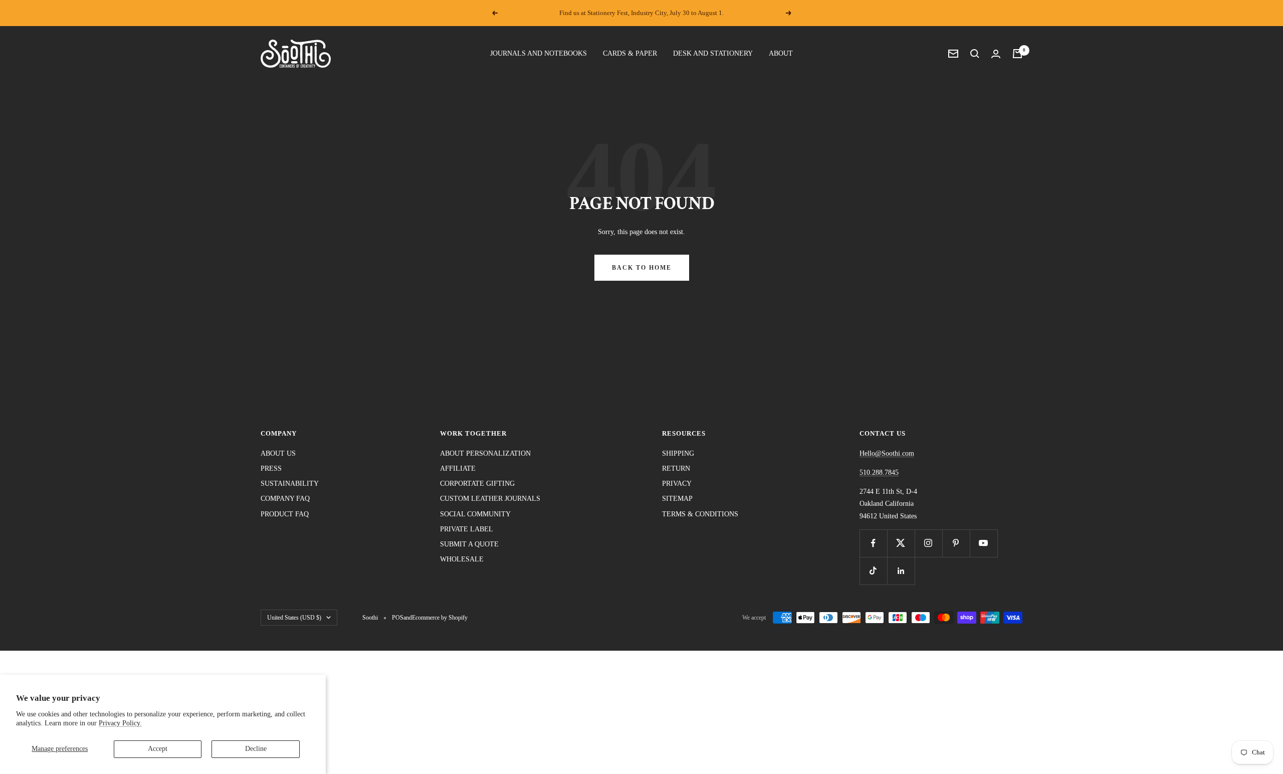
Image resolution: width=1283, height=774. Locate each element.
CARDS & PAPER (630, 53)
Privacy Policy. (120, 723)
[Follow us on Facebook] (873, 543)
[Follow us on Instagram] (928, 543)
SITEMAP (677, 498)
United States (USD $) (294, 617)
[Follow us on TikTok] (873, 571)
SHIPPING (678, 453)
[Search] (974, 53)
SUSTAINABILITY (290, 483)
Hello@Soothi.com (887, 453)
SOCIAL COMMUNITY (475, 514)
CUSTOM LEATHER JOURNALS (490, 498)
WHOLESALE (462, 559)
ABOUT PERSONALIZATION (485, 453)
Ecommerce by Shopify (440, 617)
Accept (157, 748)
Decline (256, 748)
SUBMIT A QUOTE (469, 544)
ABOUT (781, 53)
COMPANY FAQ (285, 498)
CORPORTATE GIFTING (477, 483)
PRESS (271, 468)
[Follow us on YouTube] (983, 543)
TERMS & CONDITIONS (700, 514)
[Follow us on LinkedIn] (901, 571)
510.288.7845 (879, 472)
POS (397, 617)
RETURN (676, 468)
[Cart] (1017, 53)
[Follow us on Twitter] (901, 543)
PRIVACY (677, 483)
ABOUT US (278, 453)
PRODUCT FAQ (285, 514)
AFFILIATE (458, 468)
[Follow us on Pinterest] (956, 543)
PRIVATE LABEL (466, 529)
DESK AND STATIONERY (713, 53)
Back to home (642, 267)
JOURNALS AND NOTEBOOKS (538, 53)
